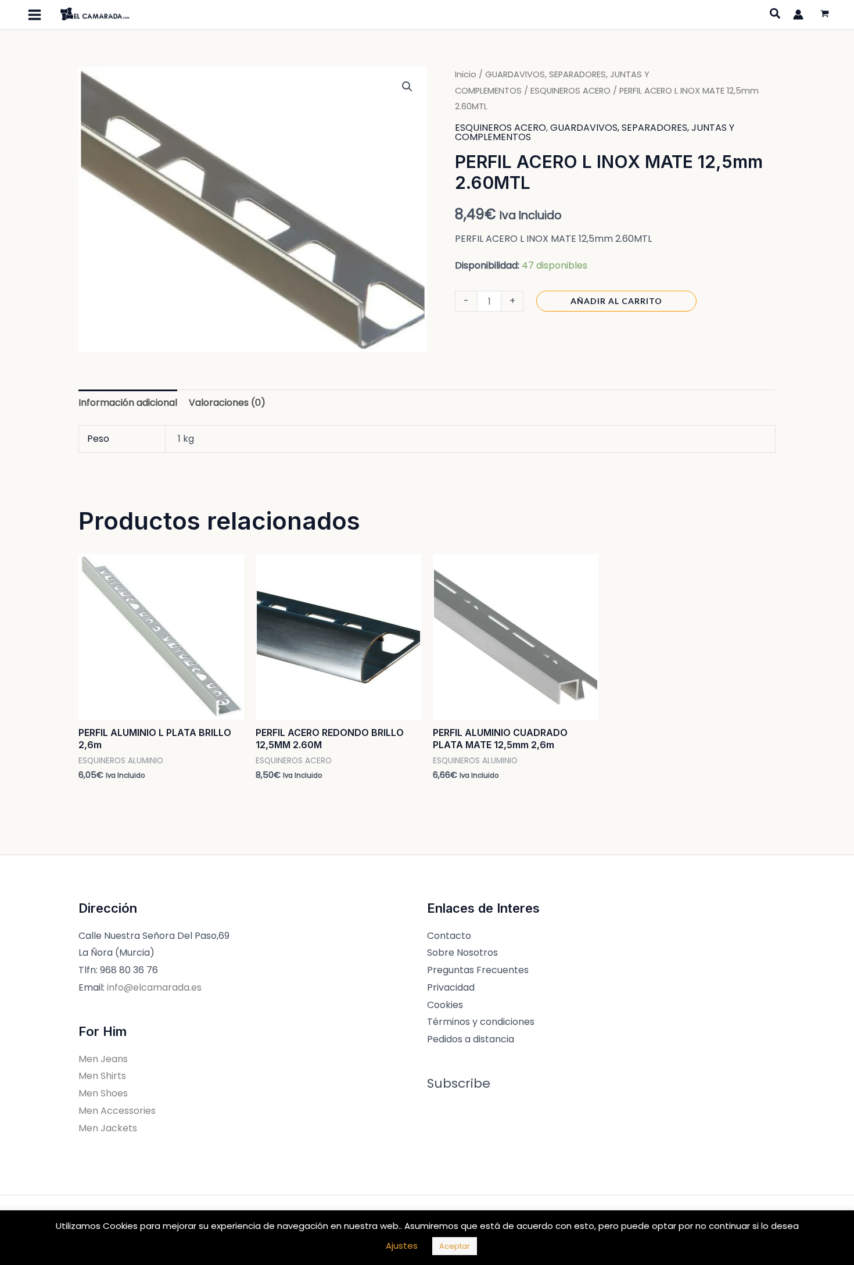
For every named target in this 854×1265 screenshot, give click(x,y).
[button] (407, 86)
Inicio (465, 74)
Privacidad (451, 987)
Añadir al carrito (616, 301)
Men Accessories (117, 1110)
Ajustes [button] (402, 1245)
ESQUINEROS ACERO (570, 91)
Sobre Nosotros (462, 952)
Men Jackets (107, 1128)
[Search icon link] (775, 15)
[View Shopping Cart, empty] (824, 15)
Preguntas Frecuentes (478, 970)
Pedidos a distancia (470, 1039)
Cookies (445, 1005)
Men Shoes (103, 1093)
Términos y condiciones (480, 1021)
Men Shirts (102, 1075)
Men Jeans (103, 1059)
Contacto (449, 935)
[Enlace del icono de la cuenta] (798, 14)
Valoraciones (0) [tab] (227, 402)
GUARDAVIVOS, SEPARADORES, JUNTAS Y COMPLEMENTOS (594, 132)
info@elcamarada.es (154, 987)
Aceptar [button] (454, 1246)
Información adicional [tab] (127, 402)
